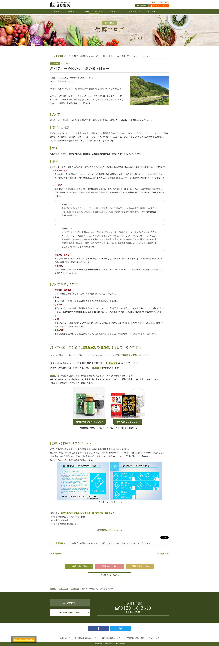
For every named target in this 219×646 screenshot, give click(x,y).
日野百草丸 (88, 347)
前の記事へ (57, 554)
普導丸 (105, 347)
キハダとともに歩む (94, 11)
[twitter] (120, 628)
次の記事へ (161, 554)
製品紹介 (58, 11)
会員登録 (59, 56)
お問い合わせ (65, 638)
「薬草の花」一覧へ (109, 566)
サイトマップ (154, 638)
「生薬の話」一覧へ (79, 566)
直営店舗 (151, 11)
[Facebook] (98, 628)
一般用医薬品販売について (110, 638)
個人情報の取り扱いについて (85, 638)
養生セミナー (116, 11)
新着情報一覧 (135, 11)
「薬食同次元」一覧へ (140, 566)
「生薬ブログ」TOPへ (109, 575)
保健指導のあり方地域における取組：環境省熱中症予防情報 (85, 513)
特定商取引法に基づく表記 (134, 638)
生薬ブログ (73, 11)
